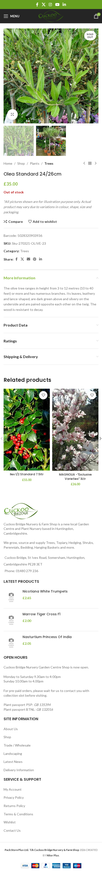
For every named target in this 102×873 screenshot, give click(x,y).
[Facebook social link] (37, 4)
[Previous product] (84, 163)
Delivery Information (19, 770)
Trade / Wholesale (17, 745)
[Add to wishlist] (43, 395)
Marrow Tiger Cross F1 (41, 614)
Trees (48, 163)
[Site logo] (51, 16)
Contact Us (12, 830)
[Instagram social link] (50, 4)
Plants (34, 163)
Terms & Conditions (18, 814)
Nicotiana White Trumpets (45, 591)
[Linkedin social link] (64, 4)
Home (8, 163)
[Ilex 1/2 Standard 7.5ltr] (27, 430)
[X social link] (43, 4)
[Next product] (95, 163)
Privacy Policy (14, 797)
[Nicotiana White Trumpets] (11, 597)
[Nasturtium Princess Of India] (11, 642)
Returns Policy (14, 806)
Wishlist (10, 822)
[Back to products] (90, 163)
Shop (21, 163)
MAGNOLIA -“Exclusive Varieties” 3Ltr (75, 476)
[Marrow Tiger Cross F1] (11, 619)
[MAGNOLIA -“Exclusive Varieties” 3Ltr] (75, 430)
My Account (13, 789)
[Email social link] (28, 259)
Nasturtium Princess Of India (47, 637)
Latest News (13, 762)
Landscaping (13, 754)
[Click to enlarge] (12, 114)
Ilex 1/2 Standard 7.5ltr (27, 474)
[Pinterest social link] (35, 259)
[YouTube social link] (57, 4)
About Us (11, 729)
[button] (8, 76)
